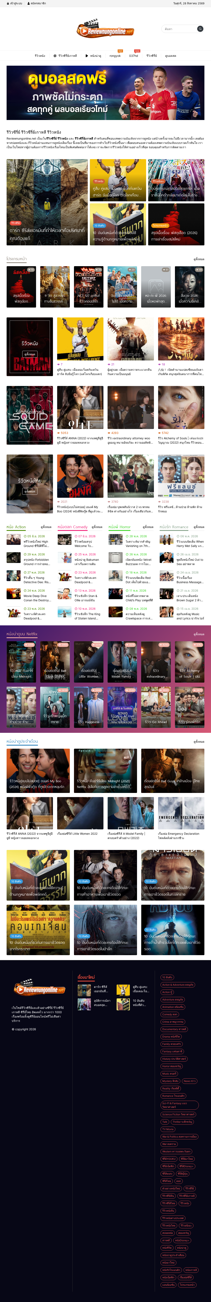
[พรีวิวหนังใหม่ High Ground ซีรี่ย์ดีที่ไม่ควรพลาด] (14, 539)
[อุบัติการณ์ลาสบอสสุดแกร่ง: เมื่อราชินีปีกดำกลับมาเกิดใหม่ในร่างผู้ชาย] (84, 1004)
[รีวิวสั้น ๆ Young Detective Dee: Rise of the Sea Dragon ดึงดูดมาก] (14, 575)
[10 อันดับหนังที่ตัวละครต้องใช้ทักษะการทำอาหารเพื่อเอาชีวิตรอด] (105, 875)
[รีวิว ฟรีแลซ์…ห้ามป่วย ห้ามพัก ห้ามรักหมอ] (181, 476)
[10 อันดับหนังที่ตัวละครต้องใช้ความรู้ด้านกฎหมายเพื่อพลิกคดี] (38, 875)
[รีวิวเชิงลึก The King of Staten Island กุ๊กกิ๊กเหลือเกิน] (65, 611)
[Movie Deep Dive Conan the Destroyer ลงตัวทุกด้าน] (14, 593)
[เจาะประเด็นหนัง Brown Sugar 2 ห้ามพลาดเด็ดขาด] (167, 593)
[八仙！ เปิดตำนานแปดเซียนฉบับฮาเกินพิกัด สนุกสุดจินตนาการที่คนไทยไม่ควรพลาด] (181, 338)
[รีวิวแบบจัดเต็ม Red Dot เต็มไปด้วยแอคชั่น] (116, 575)
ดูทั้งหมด (30, 354)
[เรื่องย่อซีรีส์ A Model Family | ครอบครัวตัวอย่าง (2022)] (131, 813)
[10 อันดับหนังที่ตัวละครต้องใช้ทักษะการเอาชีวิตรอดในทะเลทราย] (172, 875)
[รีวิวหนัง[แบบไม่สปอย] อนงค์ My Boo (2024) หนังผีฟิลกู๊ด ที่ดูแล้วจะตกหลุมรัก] (80, 476)
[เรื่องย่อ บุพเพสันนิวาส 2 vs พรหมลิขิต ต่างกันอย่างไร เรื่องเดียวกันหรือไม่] (131, 476)
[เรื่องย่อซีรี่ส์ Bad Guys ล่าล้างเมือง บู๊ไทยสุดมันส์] (172, 771)
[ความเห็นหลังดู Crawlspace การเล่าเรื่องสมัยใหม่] (116, 611)
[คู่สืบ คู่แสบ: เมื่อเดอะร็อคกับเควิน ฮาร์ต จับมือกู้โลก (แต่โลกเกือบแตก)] (80, 338)
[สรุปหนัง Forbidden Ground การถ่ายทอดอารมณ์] (14, 557)
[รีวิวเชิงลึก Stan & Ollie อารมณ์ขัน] (65, 593)
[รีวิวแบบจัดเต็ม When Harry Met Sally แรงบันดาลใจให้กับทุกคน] (167, 539)
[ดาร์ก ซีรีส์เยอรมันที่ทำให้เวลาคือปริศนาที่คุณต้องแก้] (47, 202)
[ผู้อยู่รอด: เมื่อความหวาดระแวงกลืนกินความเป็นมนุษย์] (131, 338)
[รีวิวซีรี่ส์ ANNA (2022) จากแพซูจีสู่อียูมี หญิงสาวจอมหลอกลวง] (80, 407)
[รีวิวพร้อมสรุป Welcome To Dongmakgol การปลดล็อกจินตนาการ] (65, 539)
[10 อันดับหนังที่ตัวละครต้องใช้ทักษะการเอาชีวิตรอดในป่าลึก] (105, 930)
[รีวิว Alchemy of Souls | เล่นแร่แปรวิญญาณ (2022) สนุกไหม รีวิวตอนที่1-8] (181, 407)
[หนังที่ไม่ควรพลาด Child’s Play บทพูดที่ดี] (116, 593)
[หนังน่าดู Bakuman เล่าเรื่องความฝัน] (65, 557)
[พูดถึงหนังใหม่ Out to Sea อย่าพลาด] (167, 557)
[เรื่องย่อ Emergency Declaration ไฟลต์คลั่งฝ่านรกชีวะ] (181, 813)
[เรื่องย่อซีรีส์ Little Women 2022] (80, 813)
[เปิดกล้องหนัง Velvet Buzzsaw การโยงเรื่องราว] (116, 557)
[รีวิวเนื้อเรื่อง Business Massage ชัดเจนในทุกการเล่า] (167, 575)
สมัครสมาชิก (38, 3)
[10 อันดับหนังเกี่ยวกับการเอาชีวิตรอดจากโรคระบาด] (38, 930)
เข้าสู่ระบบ (15, 3)
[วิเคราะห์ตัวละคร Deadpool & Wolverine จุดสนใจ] (14, 611)
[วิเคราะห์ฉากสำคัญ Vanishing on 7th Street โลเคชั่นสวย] (116, 539)
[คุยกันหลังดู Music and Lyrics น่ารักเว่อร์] (167, 611)
